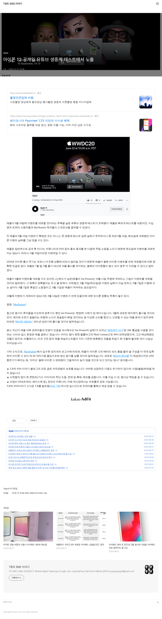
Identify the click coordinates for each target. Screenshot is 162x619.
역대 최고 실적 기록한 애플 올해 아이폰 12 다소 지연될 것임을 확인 (36, 467)
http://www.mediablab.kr (23, 93)
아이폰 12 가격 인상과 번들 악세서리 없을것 (27, 440)
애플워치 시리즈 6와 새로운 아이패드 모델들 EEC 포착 (31, 450)
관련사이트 (7, 602)
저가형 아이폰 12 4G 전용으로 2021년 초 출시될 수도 (31, 464)
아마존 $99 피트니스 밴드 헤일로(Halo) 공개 (27, 443)
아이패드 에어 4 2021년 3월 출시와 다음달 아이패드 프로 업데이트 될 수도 (40, 454)
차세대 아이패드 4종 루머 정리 (21, 460)
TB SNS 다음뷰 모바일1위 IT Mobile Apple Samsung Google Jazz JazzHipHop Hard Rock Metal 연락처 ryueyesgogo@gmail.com (71, 571)
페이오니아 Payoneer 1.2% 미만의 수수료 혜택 (40, 120)
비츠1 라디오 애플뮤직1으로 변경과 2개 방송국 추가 (30, 457)
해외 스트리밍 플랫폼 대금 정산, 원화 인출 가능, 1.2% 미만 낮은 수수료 (50, 125)
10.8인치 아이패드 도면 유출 (20, 436)
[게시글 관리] (23, 420)
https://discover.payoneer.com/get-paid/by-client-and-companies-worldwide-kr (51, 116)
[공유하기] (19, 420)
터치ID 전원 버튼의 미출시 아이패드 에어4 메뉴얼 (29, 447)
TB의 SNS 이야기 (12, 3)
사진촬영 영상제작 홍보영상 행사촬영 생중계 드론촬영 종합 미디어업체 (50, 102)
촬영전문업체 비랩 (22, 97)
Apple (11, 431)
